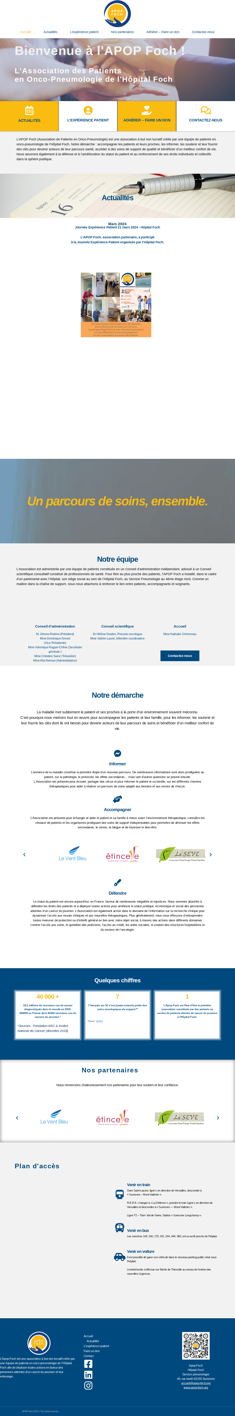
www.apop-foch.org (196, 1387)
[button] (24, 854)
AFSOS (99, 1021)
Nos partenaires (122, 32)
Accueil (26, 32)
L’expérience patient (84, 32)
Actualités (50, 32)
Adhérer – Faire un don (162, 32)
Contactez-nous (203, 32)
